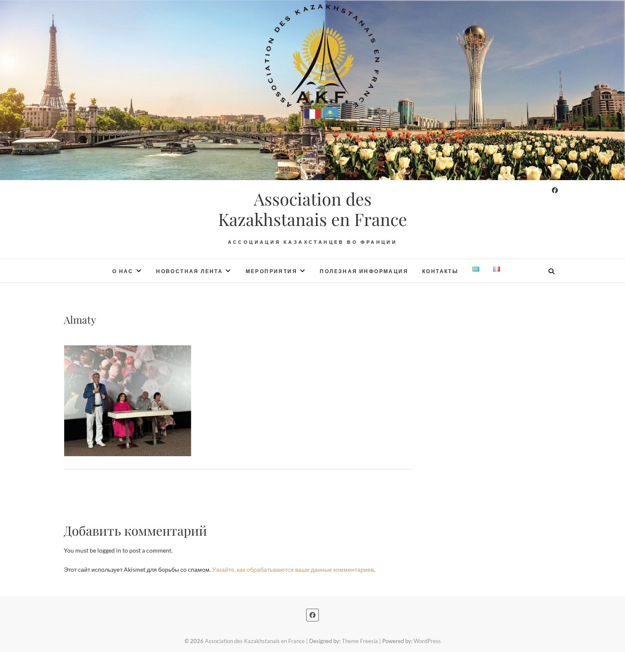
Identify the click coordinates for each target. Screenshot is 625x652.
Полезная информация (364, 271)
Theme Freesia (360, 641)
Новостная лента (189, 271)
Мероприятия (271, 271)
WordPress (427, 641)
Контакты (440, 271)
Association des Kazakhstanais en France (312, 209)
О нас (123, 271)
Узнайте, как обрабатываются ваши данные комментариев (293, 569)
